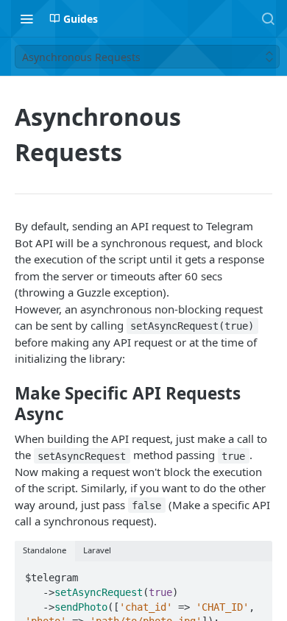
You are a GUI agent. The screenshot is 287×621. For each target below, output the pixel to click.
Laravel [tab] (97, 550)
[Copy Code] (254, 574)
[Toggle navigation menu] (26, 18)
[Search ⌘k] (268, 18)
